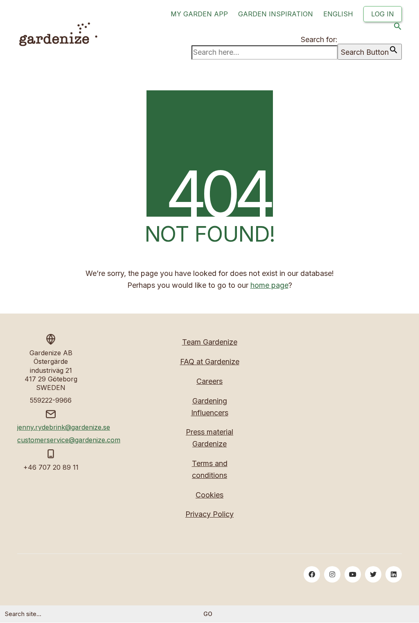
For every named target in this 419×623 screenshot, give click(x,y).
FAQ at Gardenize (209, 361)
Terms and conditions (210, 469)
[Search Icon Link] (398, 28)
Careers (209, 381)
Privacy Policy (209, 514)
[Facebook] (312, 574)
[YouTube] (353, 574)
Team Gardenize (209, 342)
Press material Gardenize (209, 438)
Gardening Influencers (209, 407)
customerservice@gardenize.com (68, 440)
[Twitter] (373, 574)
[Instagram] (332, 574)
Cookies (209, 495)
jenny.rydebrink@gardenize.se (63, 427)
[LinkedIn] (393, 574)
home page (269, 285)
